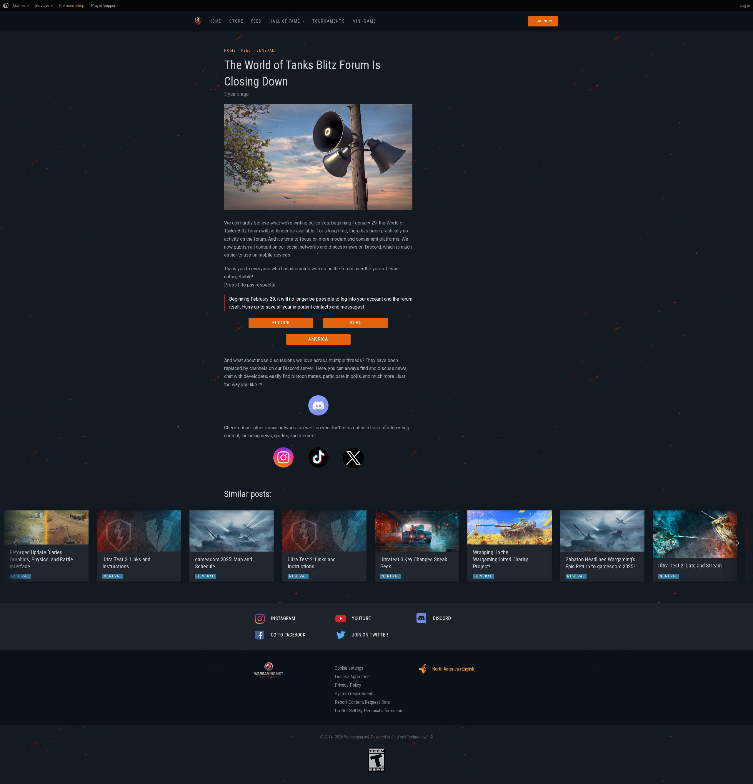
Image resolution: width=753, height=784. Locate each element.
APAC (356, 322)
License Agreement (353, 676)
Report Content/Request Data (362, 702)
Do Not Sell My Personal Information (368, 710)
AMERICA (318, 339)
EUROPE (281, 322)
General (265, 50)
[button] (15, 543)
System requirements (354, 693)
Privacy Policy (348, 685)
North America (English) (454, 669)
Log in (745, 5)
